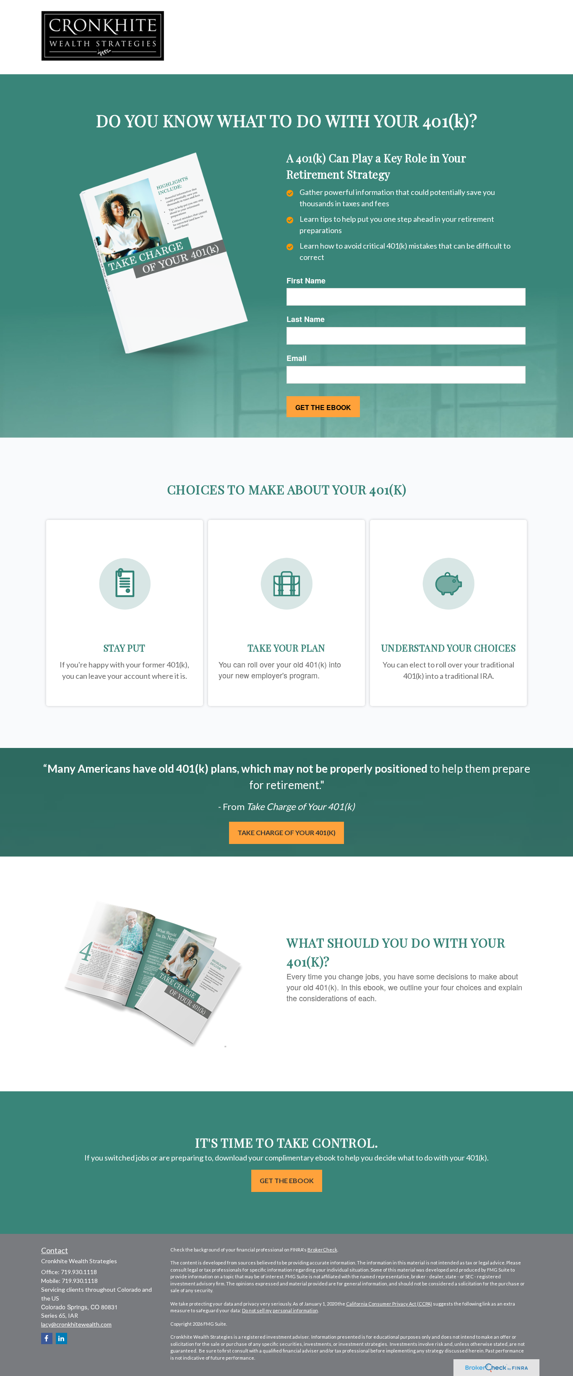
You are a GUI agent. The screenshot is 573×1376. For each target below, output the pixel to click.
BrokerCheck (322, 1249)
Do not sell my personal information (280, 1310)
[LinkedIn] (61, 1338)
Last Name (305, 319)
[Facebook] (46, 1338)
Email (296, 358)
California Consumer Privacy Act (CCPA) (389, 1303)
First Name (306, 280)
